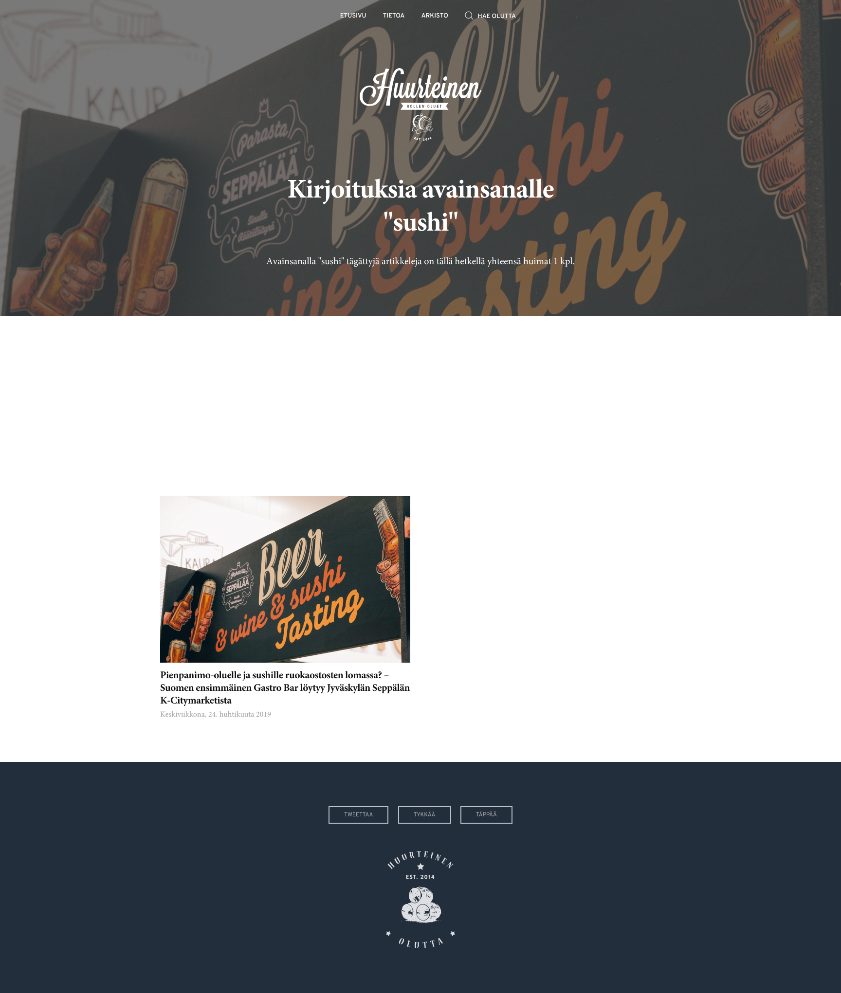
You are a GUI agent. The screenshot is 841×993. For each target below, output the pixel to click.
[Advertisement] (420, 399)
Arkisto (434, 16)
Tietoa (394, 16)
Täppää (486, 815)
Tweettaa (358, 815)
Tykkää (425, 815)
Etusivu (353, 16)
